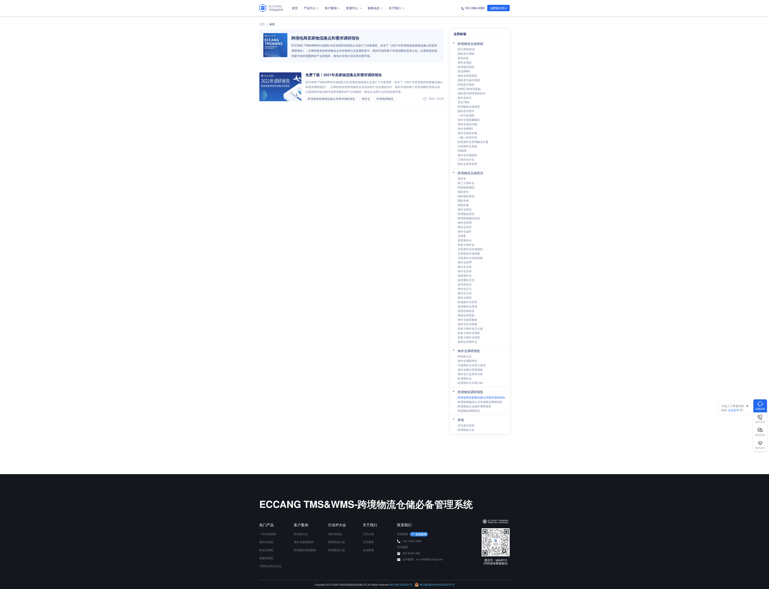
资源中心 (352, 8)
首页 (295, 8)
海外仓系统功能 (467, 124)
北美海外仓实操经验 (470, 258)
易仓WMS (464, 71)
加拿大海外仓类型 (469, 337)
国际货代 (463, 192)
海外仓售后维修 (467, 324)
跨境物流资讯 (466, 214)
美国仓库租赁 (466, 311)
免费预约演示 (498, 8)
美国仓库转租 (466, 315)
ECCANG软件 (466, 49)
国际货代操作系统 (469, 80)
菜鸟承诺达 (465, 284)
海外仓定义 (465, 289)
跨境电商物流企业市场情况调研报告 (480, 402)
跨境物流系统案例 (305, 550)
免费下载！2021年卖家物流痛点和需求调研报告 (343, 74)
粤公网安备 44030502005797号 (437, 584)
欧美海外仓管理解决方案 (473, 142)
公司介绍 (368, 534)
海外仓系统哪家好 (469, 120)
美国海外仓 (465, 240)
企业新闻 (368, 550)
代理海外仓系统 (467, 146)
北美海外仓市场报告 (470, 249)
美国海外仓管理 (467, 306)
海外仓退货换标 (467, 320)
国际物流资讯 (466, 196)
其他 (461, 419)
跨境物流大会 (466, 430)
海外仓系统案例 (303, 542)
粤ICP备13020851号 (401, 584)
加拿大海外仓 (466, 245)
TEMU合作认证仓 (270, 566)
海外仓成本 (465, 231)
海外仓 (462, 178)
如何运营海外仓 (467, 342)
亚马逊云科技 (466, 425)
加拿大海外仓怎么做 (470, 328)
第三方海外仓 (466, 183)
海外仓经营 (465, 227)
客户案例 (331, 8)
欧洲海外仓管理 (467, 302)
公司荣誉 (368, 542)
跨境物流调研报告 (470, 392)
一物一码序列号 (467, 137)
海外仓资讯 (465, 209)
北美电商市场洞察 (469, 253)
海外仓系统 (465, 62)
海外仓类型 (465, 298)
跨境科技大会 (336, 542)
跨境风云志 (465, 356)
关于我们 (395, 8)
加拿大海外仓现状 (469, 333)
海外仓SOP (465, 262)
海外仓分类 (465, 293)
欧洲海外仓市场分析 (470, 383)
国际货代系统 (466, 54)
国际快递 (463, 205)
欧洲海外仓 (465, 378)
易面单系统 (266, 558)
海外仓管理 (465, 223)
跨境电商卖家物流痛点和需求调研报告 (481, 397)
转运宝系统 (266, 550)
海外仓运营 (465, 267)
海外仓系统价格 (467, 133)
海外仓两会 (335, 534)
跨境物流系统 (466, 67)
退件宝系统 (266, 542)
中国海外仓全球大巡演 (472, 365)
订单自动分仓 (466, 159)
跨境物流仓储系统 (470, 43)
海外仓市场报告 (467, 155)
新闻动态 (374, 8)
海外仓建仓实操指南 (470, 369)
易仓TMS (463, 102)
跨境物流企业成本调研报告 (474, 406)
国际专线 (463, 200)
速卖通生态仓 (466, 280)
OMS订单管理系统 (469, 89)
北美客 (462, 236)
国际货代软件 (466, 111)
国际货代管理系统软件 (472, 93)
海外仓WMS (465, 129)
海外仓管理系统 (467, 76)
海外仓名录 (465, 271)
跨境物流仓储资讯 (470, 173)
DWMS (462, 151)
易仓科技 (463, 58)
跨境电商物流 (466, 187)
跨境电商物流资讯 (469, 218)
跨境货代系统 (466, 84)
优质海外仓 (465, 275)
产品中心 (310, 8)
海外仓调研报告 (469, 350)
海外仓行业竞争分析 (470, 374)
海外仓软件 (465, 98)
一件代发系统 (466, 115)
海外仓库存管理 (467, 164)
